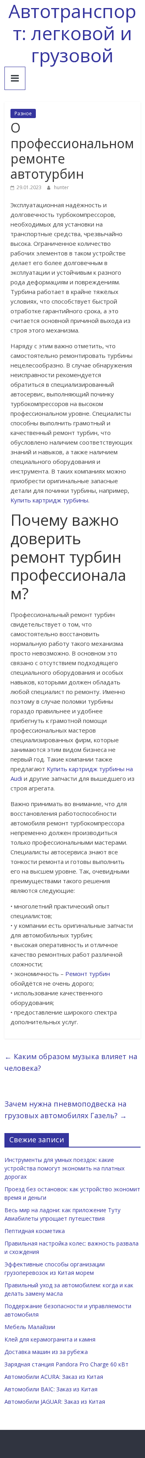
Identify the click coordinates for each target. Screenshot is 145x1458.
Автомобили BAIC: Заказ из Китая (50, 1389)
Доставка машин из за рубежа (46, 1352)
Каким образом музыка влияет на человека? (70, 1062)
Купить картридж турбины (49, 500)
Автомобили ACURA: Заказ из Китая (53, 1376)
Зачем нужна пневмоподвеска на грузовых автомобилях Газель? (65, 1109)
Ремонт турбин (87, 974)
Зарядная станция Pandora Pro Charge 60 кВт (66, 1364)
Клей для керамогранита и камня (49, 1339)
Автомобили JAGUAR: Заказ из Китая (54, 1401)
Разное (23, 113)
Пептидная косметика (34, 1231)
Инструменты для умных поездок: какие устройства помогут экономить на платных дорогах (64, 1168)
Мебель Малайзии (29, 1327)
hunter (61, 187)
